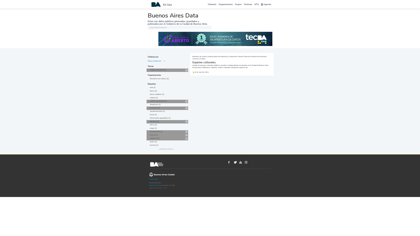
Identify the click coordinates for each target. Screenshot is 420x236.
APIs (256, 4)
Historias (248, 4)
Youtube (241, 162)
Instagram (247, 162)
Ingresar (267, 4)
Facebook (230, 162)
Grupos (238, 4)
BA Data (167, 4)
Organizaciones (226, 4)
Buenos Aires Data (155, 185)
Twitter (236, 162)
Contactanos (153, 179)
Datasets (212, 4)
